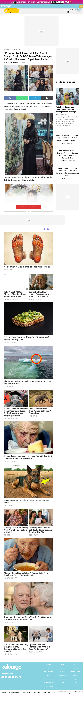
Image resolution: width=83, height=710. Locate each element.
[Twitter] (73, 10)
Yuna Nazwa (63, 160)
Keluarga (7, 49)
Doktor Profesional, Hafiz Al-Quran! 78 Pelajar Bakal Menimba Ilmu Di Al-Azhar (67, 137)
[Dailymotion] (68, 12)
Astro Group (69, 693)
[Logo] (6, 6)
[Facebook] (68, 10)
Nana (57, 114)
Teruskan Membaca (28, 207)
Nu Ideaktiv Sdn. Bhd (70, 691)
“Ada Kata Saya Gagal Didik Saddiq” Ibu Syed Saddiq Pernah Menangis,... (67, 109)
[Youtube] (16, 677)
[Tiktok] (75, 10)
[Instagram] (70, 10)
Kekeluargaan (16, 49)
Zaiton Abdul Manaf (12, 62)
